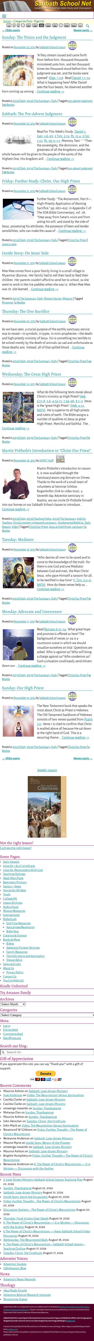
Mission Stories (52, 298)
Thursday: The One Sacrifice (25, 311)
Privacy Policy (14, 972)
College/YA (10, 898)
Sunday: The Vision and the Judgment (34, 37)
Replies (8, 104)
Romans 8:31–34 (55, 629)
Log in (6, 1025)
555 (55, 25)
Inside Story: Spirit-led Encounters (25, 1197)
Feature (6, 526)
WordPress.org (12, 1038)
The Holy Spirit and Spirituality (25, 956)
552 (35, 25)
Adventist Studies (14, 1264)
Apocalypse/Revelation (20, 927)
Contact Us (9, 976)
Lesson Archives (12, 902)
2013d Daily (19, 101)
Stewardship (14, 960)
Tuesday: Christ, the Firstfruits (46, 1121)
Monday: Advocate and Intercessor (32, 611)
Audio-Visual (11, 907)
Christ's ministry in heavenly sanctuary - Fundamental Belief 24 (48, 522)
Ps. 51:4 (76, 136)
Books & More (11, 939)
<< (9, 25)
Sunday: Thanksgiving (47, 1108)
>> (80, 25)
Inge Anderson (12, 1095)
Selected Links (12, 964)
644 (67, 25)
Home (7, 21)
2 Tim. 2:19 (62, 136)
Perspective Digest (15, 1299)
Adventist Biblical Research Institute (27, 1294)
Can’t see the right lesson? (15, 848)
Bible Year (12, 931)
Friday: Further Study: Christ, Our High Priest (41, 181)
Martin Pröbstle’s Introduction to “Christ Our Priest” (46, 450)
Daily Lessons (11, 861)
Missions (68, 298)
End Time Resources (18, 923)
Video (15, 526)
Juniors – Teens (12, 886)
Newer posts (83, 30)
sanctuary (77, 526)
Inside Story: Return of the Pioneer (48, 1142)
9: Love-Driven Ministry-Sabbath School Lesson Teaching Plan (43, 1179)
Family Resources (17, 951)
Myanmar (7, 302)
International (11, 915)
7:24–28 (68, 401)
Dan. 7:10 (56, 78)
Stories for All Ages (14, 890)
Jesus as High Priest (60, 526)
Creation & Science (15, 935)
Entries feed (10, 1029)
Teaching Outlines (14, 874)
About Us (8, 968)
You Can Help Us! (13, 980)
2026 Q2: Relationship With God (23, 870)
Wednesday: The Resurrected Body (25, 1240)
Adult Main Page (13, 878)
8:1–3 (79, 401)
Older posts (11, 30)
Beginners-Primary (15, 882)
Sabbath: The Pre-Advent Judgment (32, 114)
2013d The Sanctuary (38, 101)
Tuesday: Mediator (18, 539)
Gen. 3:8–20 (45, 136)
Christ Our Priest (77, 240)
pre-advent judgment (80, 101)
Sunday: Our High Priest (23, 688)
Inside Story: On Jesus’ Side (25, 253)
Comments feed (13, 1034)
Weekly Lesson (47, 770)
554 (48, 25)
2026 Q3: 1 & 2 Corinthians (19, 866)
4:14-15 (57, 401)
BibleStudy (10, 919)
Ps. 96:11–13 (52, 140)
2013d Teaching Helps (39, 518)
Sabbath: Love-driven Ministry (48, 1091)
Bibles (10, 943)
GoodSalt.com (12, 1329)
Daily (54, 101)
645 (74, 25)
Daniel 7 (80, 131)
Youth (6, 894)
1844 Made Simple (15, 1290)
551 (28, 25)
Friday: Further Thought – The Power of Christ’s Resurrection (42, 1201)
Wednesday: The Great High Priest (31, 374)
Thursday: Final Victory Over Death (26, 1218)
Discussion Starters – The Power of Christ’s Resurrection (39, 1209)
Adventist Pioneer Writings (23, 947)
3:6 (49, 401)
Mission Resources (14, 910)
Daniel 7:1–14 (81, 78)
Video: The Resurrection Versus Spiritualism (55, 1095)
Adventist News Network (19, 1279)
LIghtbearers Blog (14, 1268)
